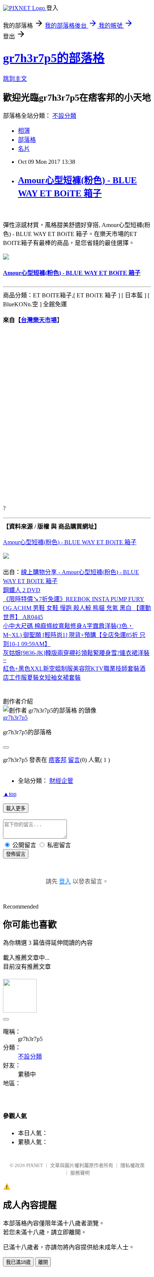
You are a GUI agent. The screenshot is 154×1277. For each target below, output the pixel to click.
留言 (74, 760)
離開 (43, 1262)
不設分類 (64, 116)
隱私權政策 (132, 1165)
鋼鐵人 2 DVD (21, 590)
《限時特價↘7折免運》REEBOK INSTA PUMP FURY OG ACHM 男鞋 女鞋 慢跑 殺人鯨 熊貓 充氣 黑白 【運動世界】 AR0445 (77, 608)
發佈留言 (15, 854)
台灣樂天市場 (39, 320)
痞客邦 (58, 760)
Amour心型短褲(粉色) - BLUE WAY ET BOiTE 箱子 (69, 542)
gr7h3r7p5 (15, 717)
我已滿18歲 (18, 1262)
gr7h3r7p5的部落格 (54, 58)
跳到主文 (15, 79)
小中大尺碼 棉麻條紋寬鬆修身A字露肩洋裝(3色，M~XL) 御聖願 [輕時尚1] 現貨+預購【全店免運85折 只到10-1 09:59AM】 (74, 635)
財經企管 (61, 781)
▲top (9, 794)
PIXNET (34, 1165)
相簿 (24, 131)
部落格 (27, 140)
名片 (24, 149)
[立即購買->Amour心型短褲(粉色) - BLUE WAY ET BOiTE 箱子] (6, 257)
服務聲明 (80, 1173)
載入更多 (15, 808)
